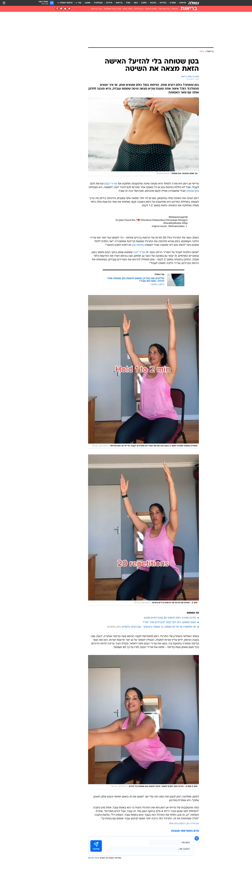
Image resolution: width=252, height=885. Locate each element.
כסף (136, 3)
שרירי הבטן (110, 183)
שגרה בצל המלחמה (112, 9)
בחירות (163, 3)
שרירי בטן (191, 824)
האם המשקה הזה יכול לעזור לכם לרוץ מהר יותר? (169, 622)
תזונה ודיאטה (151, 9)
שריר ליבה (139, 252)
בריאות (119, 3)
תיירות (109, 3)
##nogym (183, 220)
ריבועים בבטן (180, 824)
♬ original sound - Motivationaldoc (170, 226)
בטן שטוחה (192, 191)
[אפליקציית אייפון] (65, 8)
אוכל (128, 3)
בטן (197, 824)
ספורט (173, 3)
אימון (171, 824)
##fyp (185, 223)
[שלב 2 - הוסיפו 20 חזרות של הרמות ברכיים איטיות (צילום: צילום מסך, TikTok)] (143, 529)
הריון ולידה (138, 9)
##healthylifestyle (172, 223)
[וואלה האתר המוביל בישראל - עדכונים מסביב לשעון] (193, 2)
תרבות (153, 3)
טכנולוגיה (98, 3)
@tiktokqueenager (178, 217)
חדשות (182, 3)
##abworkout (159, 220)
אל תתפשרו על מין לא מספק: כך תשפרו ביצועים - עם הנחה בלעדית (159, 627)
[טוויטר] (61, 8)
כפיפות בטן (138, 245)
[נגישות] (4, 3)
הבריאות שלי (164, 9)
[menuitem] (181, 3)
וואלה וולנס (127, 9)
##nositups (171, 220)
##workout (146, 220)
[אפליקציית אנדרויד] (69, 8)
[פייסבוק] (57, 8)
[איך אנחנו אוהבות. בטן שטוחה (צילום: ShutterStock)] (143, 136)
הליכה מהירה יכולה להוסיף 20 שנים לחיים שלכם (170, 618)
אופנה (87, 3)
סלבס (144, 3)
